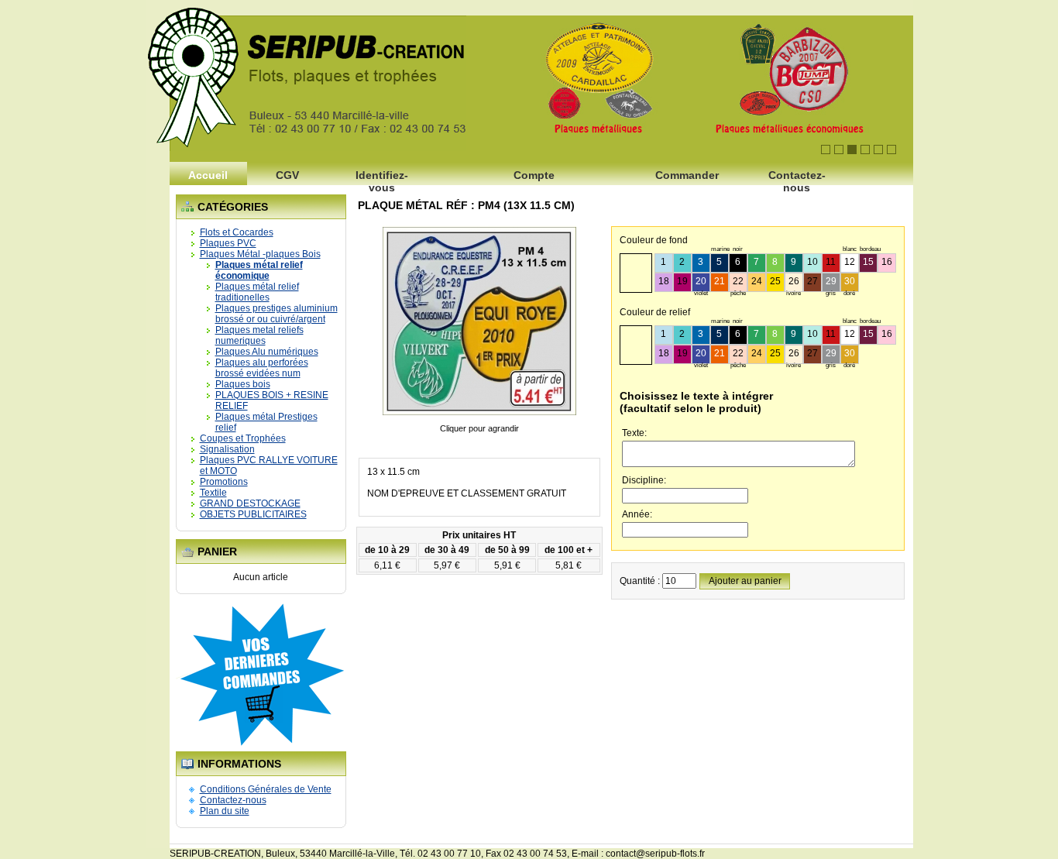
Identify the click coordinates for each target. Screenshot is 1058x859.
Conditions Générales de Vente (265, 789)
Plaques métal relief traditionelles (257, 292)
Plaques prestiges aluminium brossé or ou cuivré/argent (276, 314)
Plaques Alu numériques (266, 351)
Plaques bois (242, 384)
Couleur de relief (655, 312)
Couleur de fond (654, 240)
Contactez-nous (797, 179)
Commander (687, 175)
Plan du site (224, 811)
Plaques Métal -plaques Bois (260, 254)
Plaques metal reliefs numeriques (259, 335)
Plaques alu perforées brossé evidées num (261, 368)
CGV (287, 175)
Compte (534, 175)
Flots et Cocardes (236, 232)
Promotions (224, 481)
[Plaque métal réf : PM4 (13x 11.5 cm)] (479, 417)
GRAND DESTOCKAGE (250, 503)
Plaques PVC (228, 243)
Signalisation (227, 449)
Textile (213, 492)
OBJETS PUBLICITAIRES (253, 514)
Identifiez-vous (382, 179)
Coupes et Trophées (243, 438)
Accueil (208, 175)
